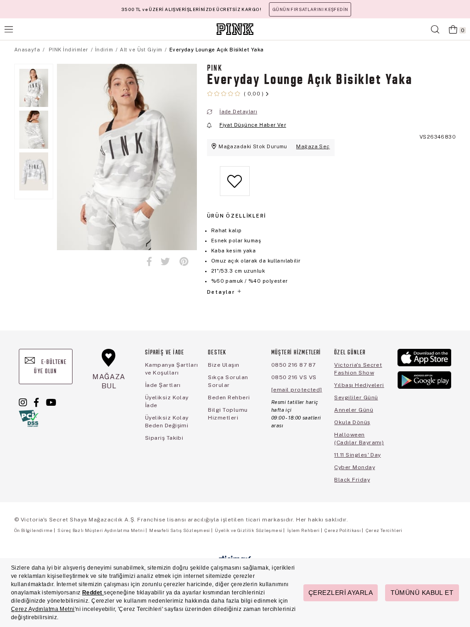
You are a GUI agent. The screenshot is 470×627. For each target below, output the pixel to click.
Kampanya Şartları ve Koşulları (171, 369)
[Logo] (235, 29)
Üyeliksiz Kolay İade (167, 401)
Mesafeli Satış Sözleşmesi (179, 530)
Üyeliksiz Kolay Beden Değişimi (167, 421)
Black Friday (352, 479)
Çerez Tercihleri (384, 530)
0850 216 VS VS (294, 377)
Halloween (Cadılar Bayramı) (359, 438)
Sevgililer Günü (356, 397)
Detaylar (221, 292)
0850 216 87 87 (293, 365)
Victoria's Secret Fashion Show (358, 369)
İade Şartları (163, 385)
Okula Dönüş (352, 422)
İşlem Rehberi (303, 530)
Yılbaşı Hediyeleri (359, 385)
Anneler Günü (353, 410)
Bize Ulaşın (223, 365)
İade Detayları (238, 111)
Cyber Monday (354, 467)
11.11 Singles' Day (357, 455)
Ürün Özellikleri (236, 215)
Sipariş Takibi (164, 438)
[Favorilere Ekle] (234, 188)
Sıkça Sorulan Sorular (228, 381)
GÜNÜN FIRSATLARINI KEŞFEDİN (310, 9)
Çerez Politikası (343, 530)
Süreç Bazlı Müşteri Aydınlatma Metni (101, 530)
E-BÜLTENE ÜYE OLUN (50, 367)
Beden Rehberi (229, 397)
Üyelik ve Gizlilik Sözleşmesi (248, 530)
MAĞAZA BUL (108, 381)
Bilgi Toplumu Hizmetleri (227, 414)
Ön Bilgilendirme (33, 530)
